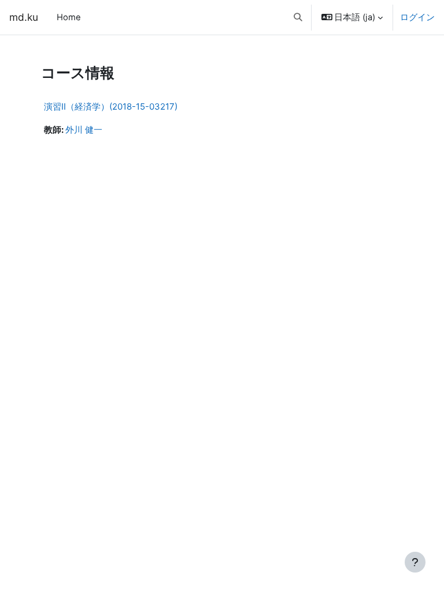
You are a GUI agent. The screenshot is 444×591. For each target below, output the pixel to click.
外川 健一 (83, 130)
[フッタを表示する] (415, 562)
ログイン (417, 17)
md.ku (23, 17)
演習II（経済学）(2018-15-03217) (110, 106)
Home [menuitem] (69, 17)
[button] (298, 17)
